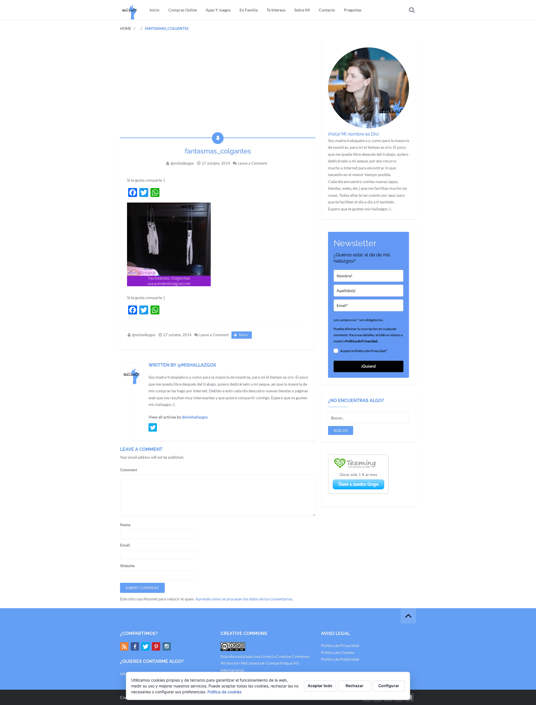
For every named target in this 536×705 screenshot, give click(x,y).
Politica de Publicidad (340, 659)
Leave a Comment (252, 163)
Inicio (154, 10)
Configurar (388, 685)
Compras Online (182, 10)
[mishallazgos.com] (130, 10)
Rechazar (354, 685)
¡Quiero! (368, 366)
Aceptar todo (320, 685)
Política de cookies (224, 691)
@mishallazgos (182, 163)
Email (125, 545)
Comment (128, 469)
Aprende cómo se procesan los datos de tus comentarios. (244, 598)
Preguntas (353, 10)
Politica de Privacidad (340, 645)
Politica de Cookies (337, 652)
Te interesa (276, 10)
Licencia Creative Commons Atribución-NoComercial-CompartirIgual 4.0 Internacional (265, 663)
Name (125, 524)
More (243, 335)
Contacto (327, 10)
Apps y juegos (218, 10)
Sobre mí (302, 10)
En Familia (249, 10)
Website (127, 565)
